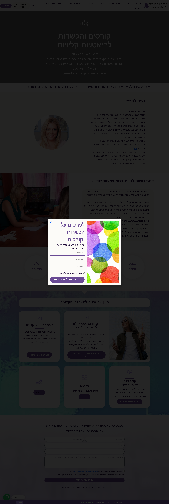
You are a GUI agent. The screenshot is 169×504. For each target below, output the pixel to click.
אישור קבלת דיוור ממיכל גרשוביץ (70, 273)
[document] (84, 252)
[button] (51, 222)
